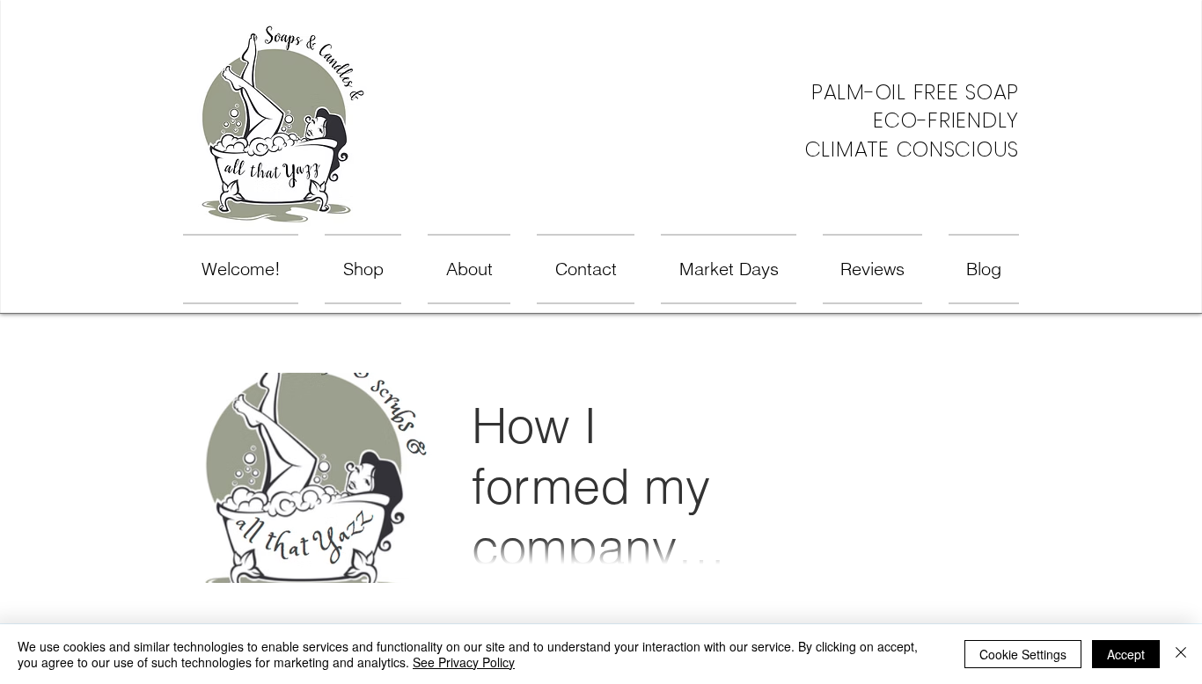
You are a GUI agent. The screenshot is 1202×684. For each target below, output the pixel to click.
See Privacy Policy (464, 662)
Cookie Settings (1022, 654)
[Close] (1180, 654)
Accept (1126, 654)
